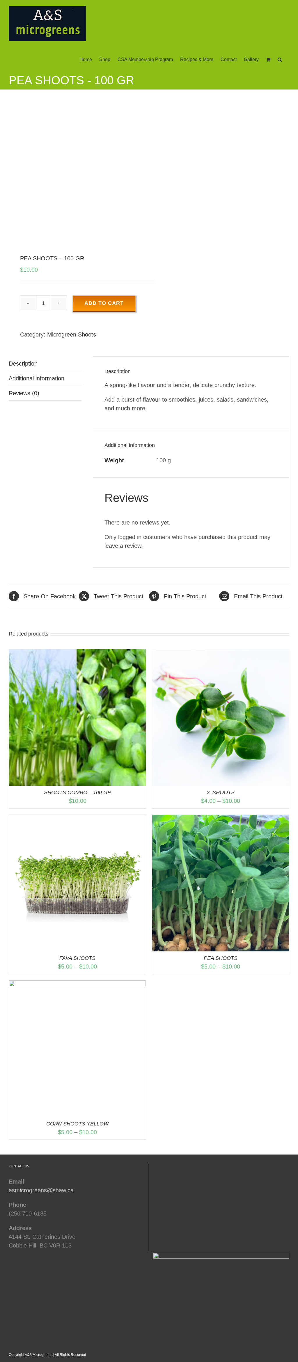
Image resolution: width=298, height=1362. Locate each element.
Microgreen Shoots (71, 334)
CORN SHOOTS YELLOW (77, 1124)
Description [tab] (23, 363)
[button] (280, 59)
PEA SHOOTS (220, 958)
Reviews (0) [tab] (24, 393)
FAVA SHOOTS (77, 958)
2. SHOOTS (221, 792)
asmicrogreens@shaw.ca (41, 1190)
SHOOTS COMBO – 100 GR (77, 792)
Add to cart (104, 303)
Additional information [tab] (36, 378)
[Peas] (76, 172)
